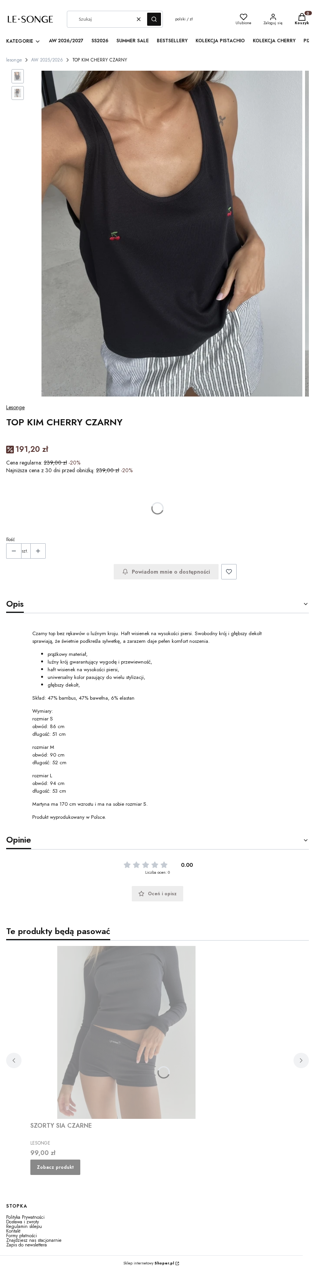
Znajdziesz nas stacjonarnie (33, 1240)
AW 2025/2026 (47, 59)
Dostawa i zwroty (22, 1221)
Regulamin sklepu (24, 1226)
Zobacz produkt (55, 1167)
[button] (154, 19)
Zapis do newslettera (26, 1244)
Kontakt (13, 1231)
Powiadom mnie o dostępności (171, 572)
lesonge (14, 59)
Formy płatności (21, 1235)
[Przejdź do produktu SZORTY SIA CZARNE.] (126, 1032)
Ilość (10, 539)
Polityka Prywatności (25, 1217)
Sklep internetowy (148, 1263)
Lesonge (15, 407)
